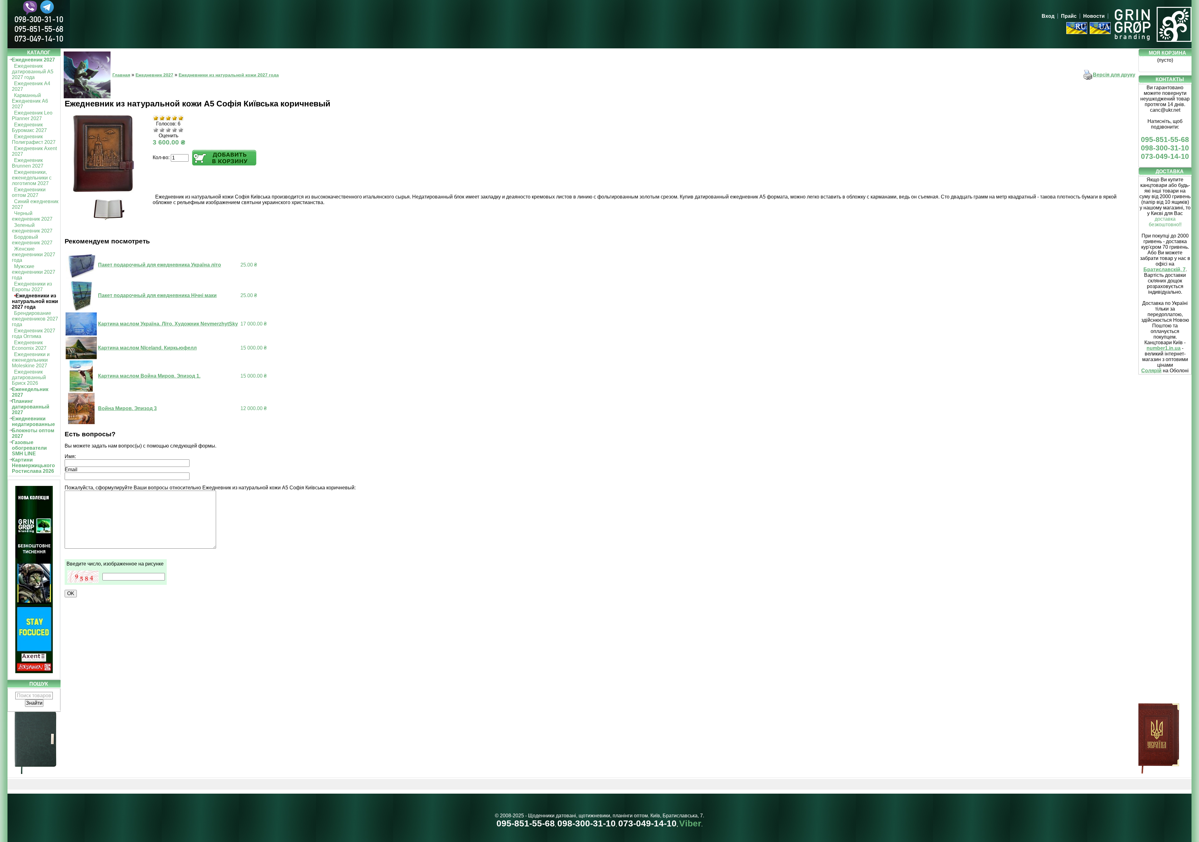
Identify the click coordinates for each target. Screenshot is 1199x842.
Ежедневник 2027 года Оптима (33, 333)
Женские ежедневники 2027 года (33, 254)
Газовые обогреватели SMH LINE (29, 448)
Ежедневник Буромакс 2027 (29, 127)
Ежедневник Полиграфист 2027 (34, 139)
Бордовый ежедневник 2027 (32, 239)
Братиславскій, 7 (1164, 269)
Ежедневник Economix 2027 (29, 345)
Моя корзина (1167, 53)
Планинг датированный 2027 (30, 407)
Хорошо (174, 130)
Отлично (181, 130)
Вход (1048, 16)
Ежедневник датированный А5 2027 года (32, 71)
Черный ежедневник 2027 (32, 216)
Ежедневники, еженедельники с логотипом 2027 (32, 177)
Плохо (162, 130)
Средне (168, 130)
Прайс (1069, 16)
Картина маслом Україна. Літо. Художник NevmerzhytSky (168, 323)
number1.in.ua (1164, 348)
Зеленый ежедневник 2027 (32, 228)
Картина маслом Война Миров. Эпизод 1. (149, 376)
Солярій (1151, 370)
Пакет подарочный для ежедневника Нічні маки (157, 295)
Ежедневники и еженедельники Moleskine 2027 (31, 360)
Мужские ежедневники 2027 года (33, 272)
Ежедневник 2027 (33, 59)
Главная (121, 74)
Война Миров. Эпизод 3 (127, 408)
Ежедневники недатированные (33, 421)
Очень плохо (156, 130)
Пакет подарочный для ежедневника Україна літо (159, 264)
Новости (1094, 16)
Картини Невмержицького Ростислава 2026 (33, 465)
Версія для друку (1114, 74)
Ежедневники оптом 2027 (29, 192)
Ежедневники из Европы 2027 (32, 286)
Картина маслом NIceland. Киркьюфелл (147, 347)
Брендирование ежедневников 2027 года (35, 319)
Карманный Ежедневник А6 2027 (30, 101)
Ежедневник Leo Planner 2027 (32, 115)
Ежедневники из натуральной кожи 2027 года (35, 301)
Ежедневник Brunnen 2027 (27, 163)
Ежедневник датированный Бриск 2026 (29, 377)
